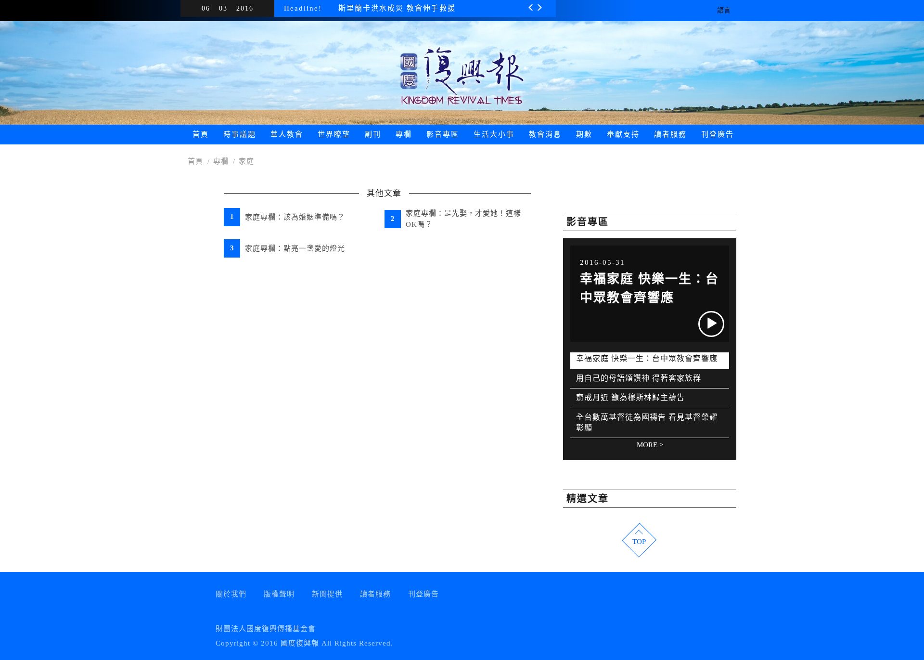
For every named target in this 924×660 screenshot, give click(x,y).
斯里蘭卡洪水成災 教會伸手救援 (397, 8)
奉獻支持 (623, 134)
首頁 (200, 134)
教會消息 (545, 134)
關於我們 (231, 594)
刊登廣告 (717, 134)
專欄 (404, 134)
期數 (584, 134)
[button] (531, 10)
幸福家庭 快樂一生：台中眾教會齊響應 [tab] (647, 358)
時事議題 (239, 134)
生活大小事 (494, 134)
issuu (551, 598)
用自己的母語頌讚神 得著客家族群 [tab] (638, 378)
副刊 (373, 134)
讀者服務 (670, 134)
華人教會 (286, 134)
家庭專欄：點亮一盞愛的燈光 (295, 248)
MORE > (650, 445)
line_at (575, 598)
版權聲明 (279, 594)
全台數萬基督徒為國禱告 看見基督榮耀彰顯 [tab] (647, 422)
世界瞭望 (334, 134)
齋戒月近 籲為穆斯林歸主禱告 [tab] (630, 397)
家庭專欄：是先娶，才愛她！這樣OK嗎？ (463, 218)
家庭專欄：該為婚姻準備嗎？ (295, 217)
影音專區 (442, 134)
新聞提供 (327, 594)
